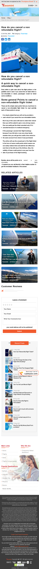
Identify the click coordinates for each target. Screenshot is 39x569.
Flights (4, 454)
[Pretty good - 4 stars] (10, 305)
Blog (8, 18)
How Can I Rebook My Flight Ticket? (16, 186)
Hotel (4, 457)
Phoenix (5, 482)
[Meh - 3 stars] (8, 305)
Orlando (5, 474)
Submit (19, 331)
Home (3, 18)
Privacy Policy (26, 459)
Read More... (7, 489)
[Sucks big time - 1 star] (4, 305)
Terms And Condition (29, 456)
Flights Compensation (9, 461)
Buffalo (4, 471)
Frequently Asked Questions (27, 451)
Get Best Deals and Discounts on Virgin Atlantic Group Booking (17, 276)
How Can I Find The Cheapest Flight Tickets (19, 223)
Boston (4, 485)
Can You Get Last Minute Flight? (14, 259)
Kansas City (6, 478)
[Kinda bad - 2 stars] (6, 305)
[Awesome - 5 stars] (12, 305)
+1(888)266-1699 (30, 373)
